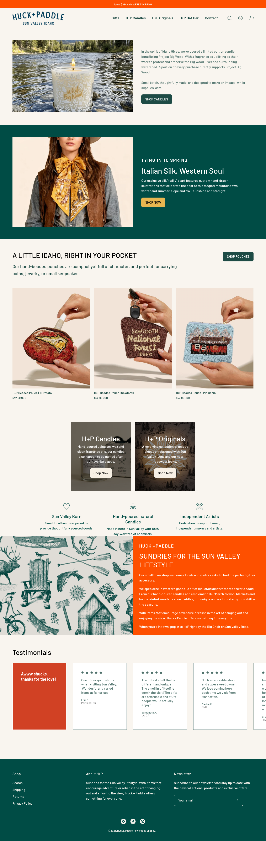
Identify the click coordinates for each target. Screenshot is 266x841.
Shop (16, 773)
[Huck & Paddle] (38, 18)
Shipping (18, 790)
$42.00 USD (19, 398)
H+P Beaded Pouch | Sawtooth (114, 393)
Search (17, 783)
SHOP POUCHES (238, 256)
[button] (229, 18)
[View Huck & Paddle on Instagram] (123, 821)
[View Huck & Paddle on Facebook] (133, 821)
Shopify (151, 830)
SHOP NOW (153, 202)
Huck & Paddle (125, 830)
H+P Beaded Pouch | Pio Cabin (196, 393)
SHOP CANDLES (156, 99)
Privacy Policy (22, 803)
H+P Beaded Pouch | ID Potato (32, 393)
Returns (18, 796)
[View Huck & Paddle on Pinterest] (142, 821)
